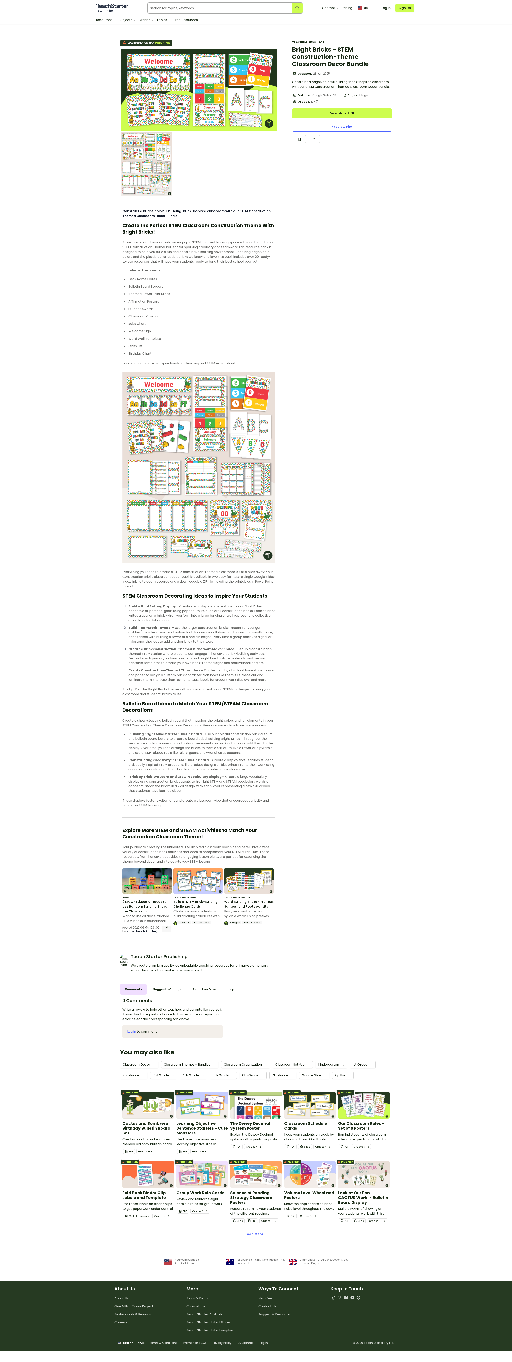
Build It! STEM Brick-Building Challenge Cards (195, 904)
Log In (264, 1343)
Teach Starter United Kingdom (210, 1330)
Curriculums (195, 1306)
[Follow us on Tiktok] (333, 1297)
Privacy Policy (222, 1343)
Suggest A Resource (274, 1314)
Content (329, 8)
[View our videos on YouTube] (352, 1297)
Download (339, 113)
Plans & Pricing (197, 1298)
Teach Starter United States (208, 1322)
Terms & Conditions (163, 1343)
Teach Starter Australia (204, 1314)
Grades (145, 20)
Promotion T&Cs (194, 1343)
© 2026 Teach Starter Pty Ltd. (373, 1343)
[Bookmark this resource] (299, 139)
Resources (104, 20)
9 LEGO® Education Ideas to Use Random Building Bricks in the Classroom (146, 906)
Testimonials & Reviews (132, 1314)
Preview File (342, 127)
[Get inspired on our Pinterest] (358, 1297)
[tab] (133, 989)
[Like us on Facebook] (346, 1297)
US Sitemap (246, 1343)
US (366, 8)
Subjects (126, 20)
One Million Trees (133, 1306)
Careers (120, 1322)
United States (133, 1343)
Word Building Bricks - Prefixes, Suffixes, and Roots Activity (249, 904)
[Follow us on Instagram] (340, 1297)
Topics (162, 20)
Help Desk (266, 1298)
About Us (121, 1298)
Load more (254, 1234)
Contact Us (267, 1306)
